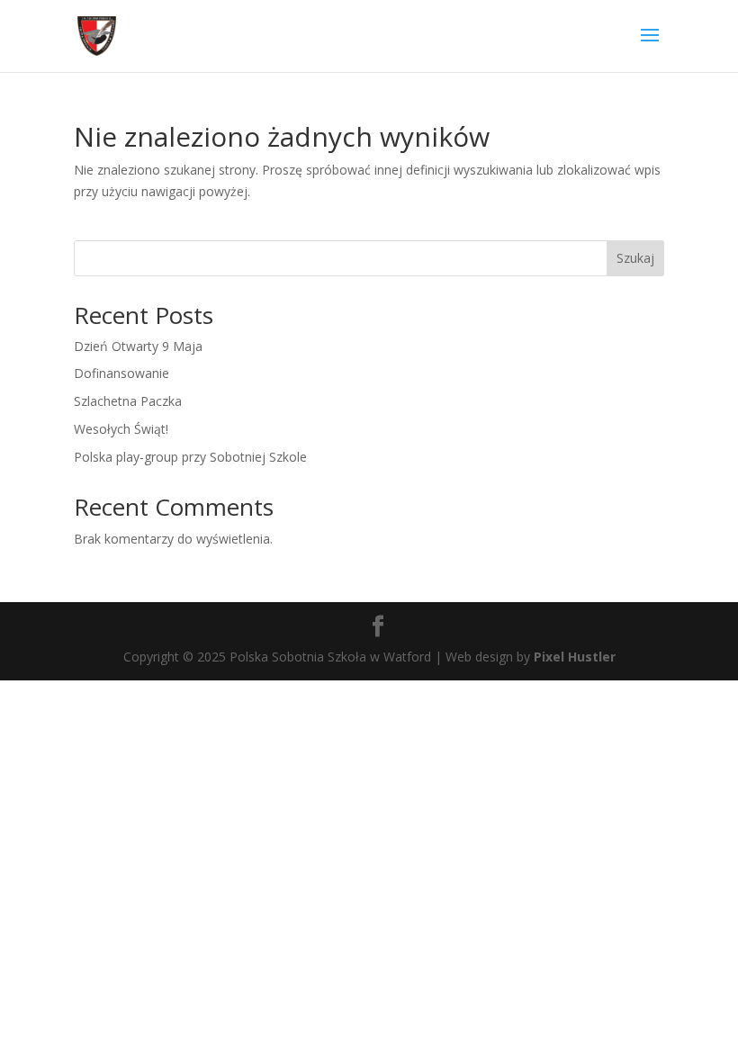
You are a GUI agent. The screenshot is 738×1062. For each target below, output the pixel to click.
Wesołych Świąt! (121, 428)
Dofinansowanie (121, 373)
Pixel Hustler (575, 656)
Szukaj (635, 257)
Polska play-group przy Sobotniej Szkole (190, 456)
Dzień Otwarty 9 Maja (138, 346)
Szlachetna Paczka (128, 401)
